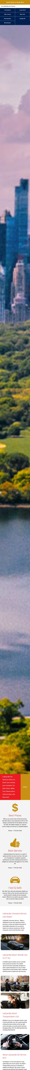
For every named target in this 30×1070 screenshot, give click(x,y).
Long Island (22, 10)
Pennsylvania (7, 18)
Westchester (7, 23)
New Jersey (7, 14)
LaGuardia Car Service (9, 6)
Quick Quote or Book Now (15, 2)
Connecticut (7, 10)
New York (22, 14)
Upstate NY (22, 18)
